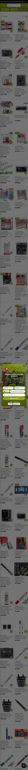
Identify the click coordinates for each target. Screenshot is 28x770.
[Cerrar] (24, 366)
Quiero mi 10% (14, 398)
